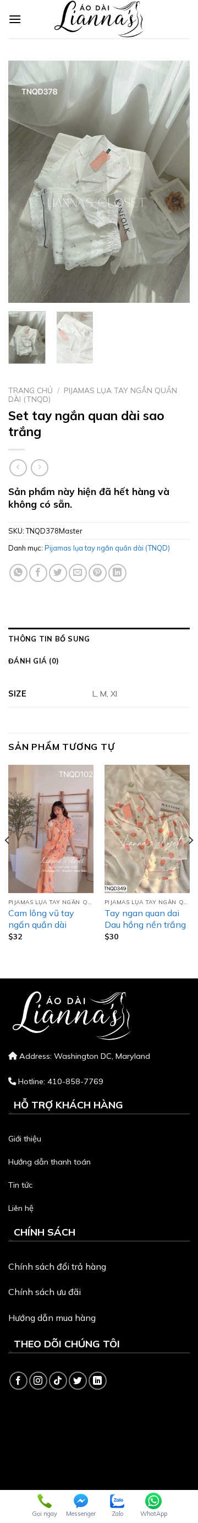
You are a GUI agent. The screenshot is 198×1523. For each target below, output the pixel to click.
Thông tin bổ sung (49, 638)
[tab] (99, 639)
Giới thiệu (24, 1139)
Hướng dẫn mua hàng (52, 1317)
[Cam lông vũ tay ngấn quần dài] (51, 829)
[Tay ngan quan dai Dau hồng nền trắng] (147, 829)
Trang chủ (30, 390)
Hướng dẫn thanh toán (49, 1162)
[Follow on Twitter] (78, 1381)
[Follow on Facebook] (18, 1381)
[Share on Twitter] (58, 573)
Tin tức (20, 1185)
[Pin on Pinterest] (98, 573)
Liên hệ (21, 1208)
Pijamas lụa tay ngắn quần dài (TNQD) (92, 394)
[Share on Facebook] (38, 573)
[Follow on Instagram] (38, 1381)
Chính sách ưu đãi (44, 1291)
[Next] (172, 181)
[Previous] (26, 181)
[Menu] (14, 19)
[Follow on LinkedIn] (98, 1381)
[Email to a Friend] (78, 573)
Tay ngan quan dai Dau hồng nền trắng (145, 918)
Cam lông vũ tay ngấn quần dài (41, 918)
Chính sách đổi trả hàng (57, 1266)
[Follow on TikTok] (58, 1381)
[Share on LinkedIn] (117, 573)
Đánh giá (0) (33, 660)
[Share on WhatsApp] (18, 573)
